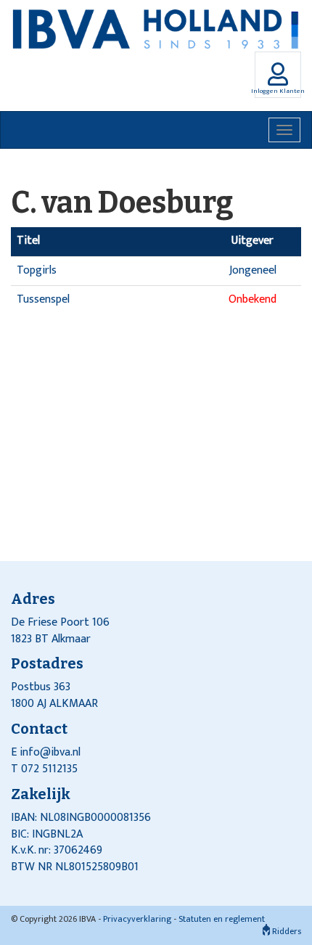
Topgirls (37, 270)
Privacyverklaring (137, 919)
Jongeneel (252, 270)
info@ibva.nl (50, 752)
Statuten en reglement (221, 919)
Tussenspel (43, 299)
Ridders (285, 931)
